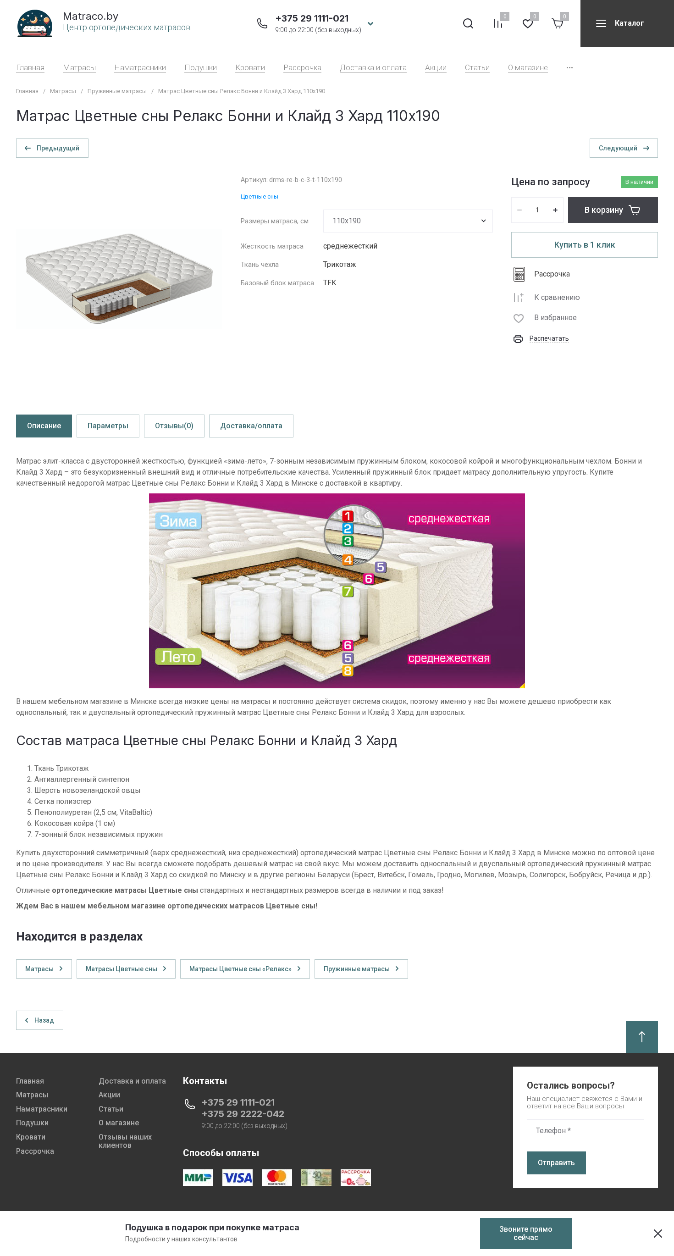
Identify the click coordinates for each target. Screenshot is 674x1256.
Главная (30, 67)
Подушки (200, 67)
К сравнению (557, 297)
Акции (436, 67)
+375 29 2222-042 (242, 1114)
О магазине (528, 67)
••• (569, 67)
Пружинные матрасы (117, 91)
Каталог (629, 23)
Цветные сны (259, 196)
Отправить (556, 1162)
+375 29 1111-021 (311, 18)
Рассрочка (302, 67)
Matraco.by (90, 16)
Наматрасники (140, 67)
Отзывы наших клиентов (125, 1141)
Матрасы (79, 67)
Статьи (477, 67)
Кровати (250, 67)
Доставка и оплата (373, 67)
